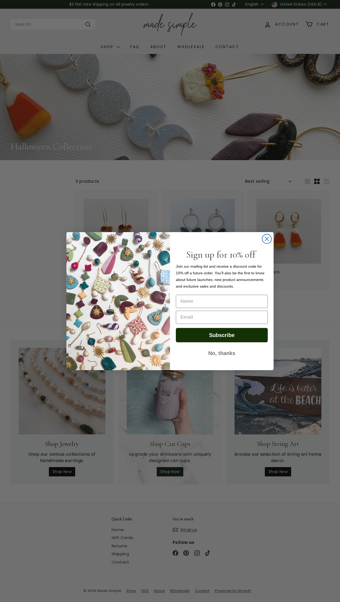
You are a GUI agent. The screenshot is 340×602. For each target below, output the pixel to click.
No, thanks (221, 353)
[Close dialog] (266, 239)
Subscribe (222, 335)
